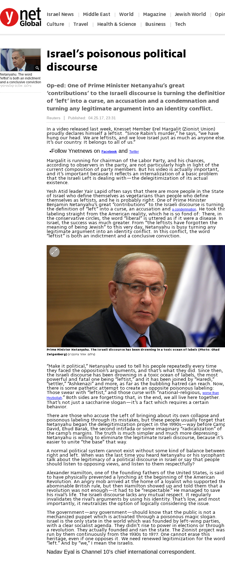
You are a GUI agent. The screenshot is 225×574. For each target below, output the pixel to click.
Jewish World (190, 14)
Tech (180, 24)
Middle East (96, 14)
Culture (55, 24)
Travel (80, 24)
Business (155, 24)
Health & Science (116, 24)
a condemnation (184, 209)
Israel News (60, 14)
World (127, 14)
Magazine (154, 14)
